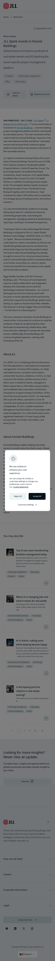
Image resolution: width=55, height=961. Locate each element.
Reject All (18, 496)
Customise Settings (27, 504)
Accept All (37, 496)
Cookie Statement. (21, 487)
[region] (27, 480)
